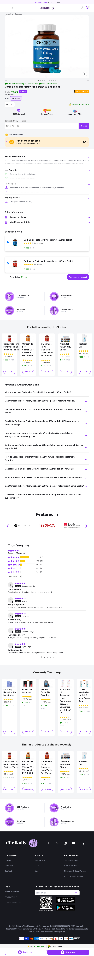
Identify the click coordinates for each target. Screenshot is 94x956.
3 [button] (47, 657)
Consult (8, 860)
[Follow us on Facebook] (48, 843)
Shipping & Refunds (13, 902)
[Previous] (6, 80)
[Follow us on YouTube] (73, 843)
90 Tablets (16, 98)
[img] (20, 583)
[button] (29, 946)
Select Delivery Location (15, 121)
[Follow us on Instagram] (65, 843)
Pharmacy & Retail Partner (75, 871)
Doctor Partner (70, 865)
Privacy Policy (11, 897)
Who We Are (40, 860)
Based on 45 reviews (16, 553)
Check (84, 126)
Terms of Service (12, 891)
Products (9, 865)
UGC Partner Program (73, 876)
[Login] (82, 8)
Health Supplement (16, 14)
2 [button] (44, 657)
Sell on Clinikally (71, 860)
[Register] (76, 892)
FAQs (37, 865)
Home (7, 14)
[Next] (88, 80)
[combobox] (12, 8)
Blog (36, 871)
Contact (8, 871)
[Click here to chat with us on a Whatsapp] (56, 843)
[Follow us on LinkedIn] (82, 843)
